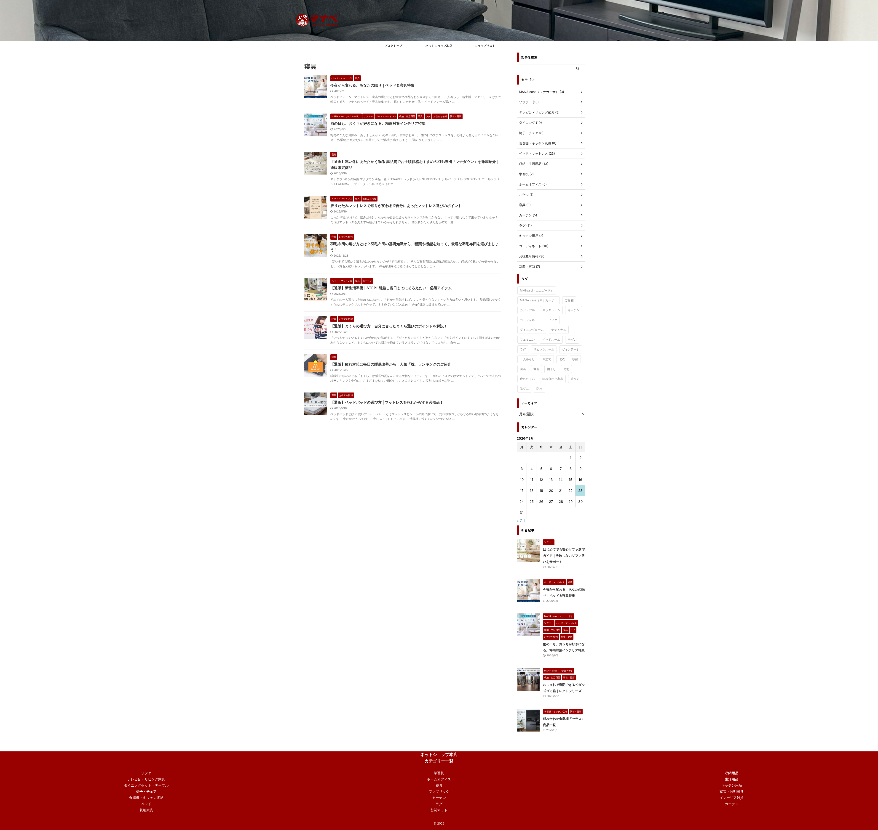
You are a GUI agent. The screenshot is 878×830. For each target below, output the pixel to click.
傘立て (546, 359)
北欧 (562, 359)
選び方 (575, 379)
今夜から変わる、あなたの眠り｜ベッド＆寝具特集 (372, 85)
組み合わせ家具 (552, 379)
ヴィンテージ (571, 349)
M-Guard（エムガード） (537, 290)
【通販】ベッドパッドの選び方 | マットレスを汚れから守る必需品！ (386, 402)
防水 (539, 388)
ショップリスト (484, 46)
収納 (575, 359)
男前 (566, 369)
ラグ (523, 349)
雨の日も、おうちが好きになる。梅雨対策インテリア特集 (378, 123)
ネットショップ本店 (439, 46)
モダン (572, 339)
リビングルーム (543, 349)
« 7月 (521, 520)
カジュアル (527, 310)
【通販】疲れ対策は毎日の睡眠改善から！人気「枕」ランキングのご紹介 (390, 364)
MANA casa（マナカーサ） (538, 300)
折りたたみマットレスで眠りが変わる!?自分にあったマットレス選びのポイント (396, 205)
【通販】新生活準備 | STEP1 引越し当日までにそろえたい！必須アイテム (391, 288)
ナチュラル (558, 329)
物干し (551, 369)
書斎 (536, 369)
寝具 (523, 369)
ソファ (552, 320)
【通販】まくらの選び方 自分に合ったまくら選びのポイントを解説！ (388, 326)
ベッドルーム (551, 339)
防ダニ (524, 388)
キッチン (574, 310)
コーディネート (530, 320)
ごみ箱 (569, 300)
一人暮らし (527, 359)
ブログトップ (393, 46)
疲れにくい (527, 379)
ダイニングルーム (532, 329)
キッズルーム (551, 310)
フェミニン (527, 339)
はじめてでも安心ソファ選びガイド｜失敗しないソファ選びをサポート (564, 555)
